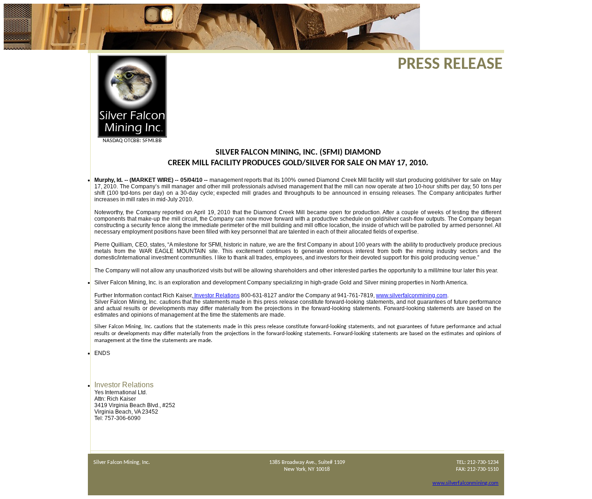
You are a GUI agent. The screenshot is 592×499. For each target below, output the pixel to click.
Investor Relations (216, 295)
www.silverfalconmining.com (411, 295)
